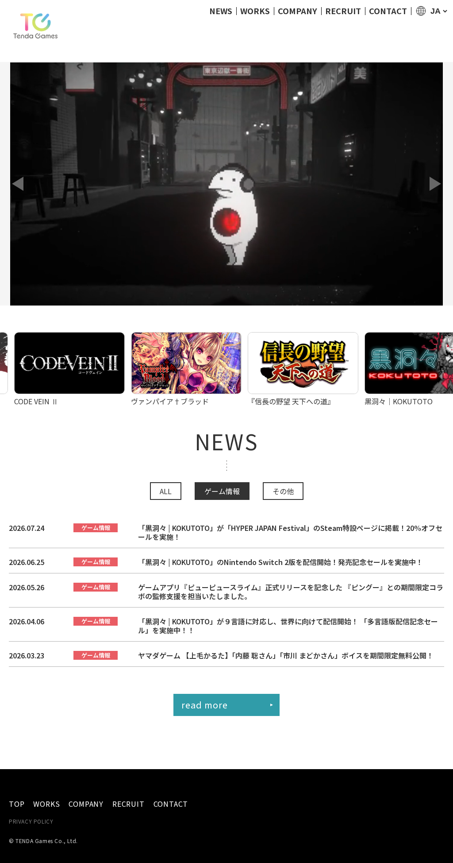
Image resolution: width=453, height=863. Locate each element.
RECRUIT (343, 10)
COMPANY (297, 10)
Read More (204, 704)
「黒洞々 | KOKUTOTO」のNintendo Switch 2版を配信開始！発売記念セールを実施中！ (280, 562)
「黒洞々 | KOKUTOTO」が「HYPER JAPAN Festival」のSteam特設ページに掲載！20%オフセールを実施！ (290, 532)
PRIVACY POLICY (31, 821)
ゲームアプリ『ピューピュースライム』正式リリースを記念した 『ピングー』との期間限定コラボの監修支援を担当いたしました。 (290, 591)
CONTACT (388, 10)
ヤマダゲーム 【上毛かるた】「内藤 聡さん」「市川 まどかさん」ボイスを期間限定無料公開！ (286, 655)
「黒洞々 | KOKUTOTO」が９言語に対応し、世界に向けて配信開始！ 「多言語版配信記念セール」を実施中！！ (288, 625)
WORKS (255, 10)
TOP (16, 804)
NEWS (220, 10)
